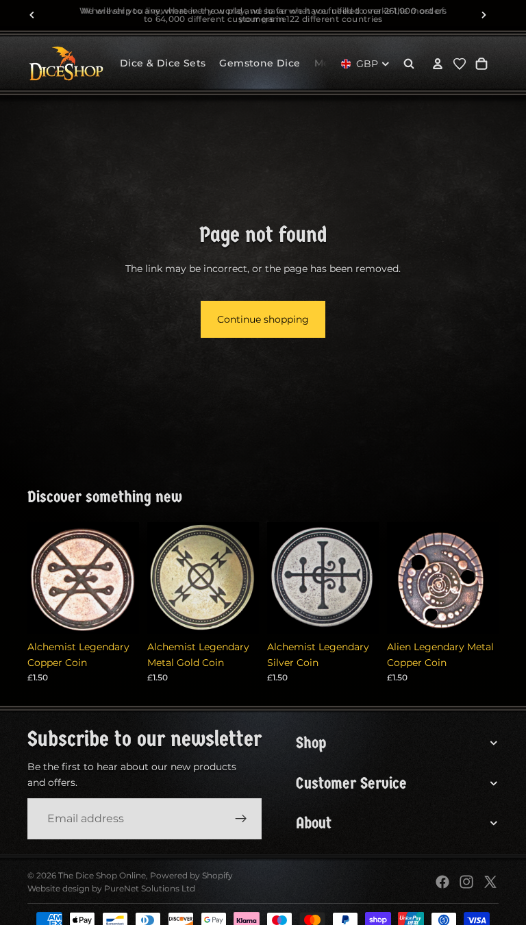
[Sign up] (241, 818)
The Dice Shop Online (102, 875)
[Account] (438, 64)
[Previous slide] (32, 15)
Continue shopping (263, 319)
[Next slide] (483, 15)
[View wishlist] (459, 64)
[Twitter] (490, 882)
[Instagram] (466, 882)
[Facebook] (442, 882)
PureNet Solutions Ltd (149, 888)
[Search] (409, 64)
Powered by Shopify (191, 875)
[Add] (117, 612)
